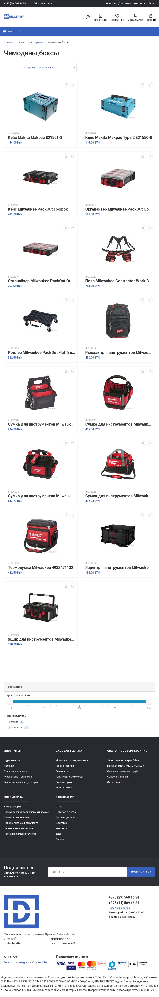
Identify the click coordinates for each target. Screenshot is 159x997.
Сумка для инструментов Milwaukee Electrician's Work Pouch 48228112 (41, 424)
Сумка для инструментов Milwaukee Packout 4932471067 (119, 496)
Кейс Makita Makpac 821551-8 (35, 137)
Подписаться (141, 871)
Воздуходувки (64, 782)
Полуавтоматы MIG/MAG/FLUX (125, 765)
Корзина (151, 20)
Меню (11, 31)
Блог (151, 3)
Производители (65, 817)
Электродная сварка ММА (123, 760)
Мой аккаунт (135, 20)
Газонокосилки (65, 765)
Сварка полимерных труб (122, 771)
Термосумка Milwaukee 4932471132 (40, 567)
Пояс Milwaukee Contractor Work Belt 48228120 (119, 281)
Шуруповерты (12, 760)
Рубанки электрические (18, 776)
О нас (109, 3)
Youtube (42, 962)
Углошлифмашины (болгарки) (22, 782)
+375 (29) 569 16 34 (15, 3)
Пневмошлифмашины (17, 817)
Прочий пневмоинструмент (20, 833)
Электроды (114, 782)
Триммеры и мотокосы (69, 776)
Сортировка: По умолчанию (38, 67)
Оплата (60, 839)
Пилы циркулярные (15, 771)
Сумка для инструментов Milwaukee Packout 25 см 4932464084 (119, 424)
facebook (9, 962)
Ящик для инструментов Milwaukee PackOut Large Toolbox (41, 639)
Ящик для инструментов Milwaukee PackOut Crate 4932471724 (119, 567)
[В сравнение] (66, 85)
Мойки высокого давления (72, 760)
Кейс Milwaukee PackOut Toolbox (38, 209)
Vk (33, 962)
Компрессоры (12, 806)
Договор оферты (66, 812)
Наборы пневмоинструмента (21, 822)
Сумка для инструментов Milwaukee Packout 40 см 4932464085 (41, 496)
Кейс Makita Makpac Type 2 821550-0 (118, 137)
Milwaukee (19, 727)
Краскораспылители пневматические (26, 812)
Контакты (140, 3)
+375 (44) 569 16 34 (124, 903)
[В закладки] (72, 85)
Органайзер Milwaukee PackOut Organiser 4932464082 (41, 281)
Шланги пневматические (18, 828)
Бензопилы (62, 771)
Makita (16, 722)
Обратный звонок (44, 3)
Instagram (23, 962)
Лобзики (9, 765)
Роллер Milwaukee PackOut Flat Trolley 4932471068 (41, 352)
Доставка (124, 3)
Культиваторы (64, 787)
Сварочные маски (118, 776)
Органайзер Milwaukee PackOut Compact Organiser (119, 209)
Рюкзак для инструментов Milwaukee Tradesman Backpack (119, 352)
